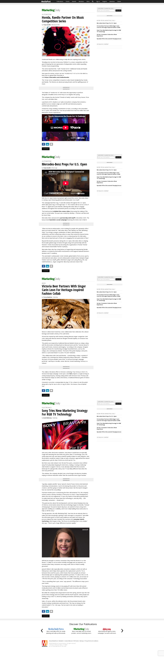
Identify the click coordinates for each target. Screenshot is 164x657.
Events (67, 1)
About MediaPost (53, 641)
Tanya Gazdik (47, 24)
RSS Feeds (76, 641)
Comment (45, 148)
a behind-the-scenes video (61, 211)
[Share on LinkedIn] (47, 144)
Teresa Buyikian (47, 297)
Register (104, 1)
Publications (60, 1)
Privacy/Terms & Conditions (91, 641)
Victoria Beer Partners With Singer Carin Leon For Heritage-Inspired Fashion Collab (108, 26)
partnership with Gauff (67, 218)
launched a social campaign (58, 220)
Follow (119, 1)
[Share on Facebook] (43, 144)
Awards (74, 1)
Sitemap (82, 641)
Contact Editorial (68, 641)
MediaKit (61, 641)
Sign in (98, 1)
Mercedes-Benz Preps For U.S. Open (107, 23)
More (88, 1)
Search (93, 1)
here (71, 374)
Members (81, 1)
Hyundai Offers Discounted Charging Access (109, 38)
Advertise (112, 1)
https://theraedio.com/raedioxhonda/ (57, 77)
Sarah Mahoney (47, 418)
